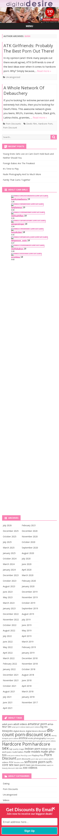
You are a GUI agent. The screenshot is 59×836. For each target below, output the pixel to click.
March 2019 (27, 641)
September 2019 (30, 608)
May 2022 (8, 647)
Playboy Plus (38, 755)
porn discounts (24, 758)
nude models (32, 751)
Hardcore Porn (45, 123)
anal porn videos (18, 727)
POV (11, 762)
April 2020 (26, 569)
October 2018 (28, 669)
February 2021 (29, 525)
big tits (44, 726)
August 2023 (9, 586)
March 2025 (9, 547)
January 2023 (9, 608)
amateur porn (37, 724)
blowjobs (7, 731)
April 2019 (26, 636)
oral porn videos (13, 755)
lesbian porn (32, 748)
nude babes (17, 752)
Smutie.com (19, 762)
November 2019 (30, 597)
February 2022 (10, 663)
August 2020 (28, 553)
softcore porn (35, 762)
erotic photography (37, 738)
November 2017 (30, 702)
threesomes (40, 765)
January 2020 (28, 586)
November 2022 (11, 619)
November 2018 (30, 663)
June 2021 (8, 702)
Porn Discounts (13, 123)
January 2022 (9, 669)
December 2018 (30, 658)
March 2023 (9, 602)
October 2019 (28, 602)
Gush (27, 36)
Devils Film (31, 123)
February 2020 (29, 580)
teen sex (30, 764)
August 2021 (9, 691)
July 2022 (7, 636)
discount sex (38, 734)
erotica (23, 738)
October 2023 (9, 580)
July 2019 (26, 619)
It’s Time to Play (11, 168)
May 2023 (8, 597)
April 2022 (8, 652)
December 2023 (11, 575)
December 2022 (11, 614)
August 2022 (9, 630)
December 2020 (30, 531)
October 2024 (9, 558)
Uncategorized (13, 77)
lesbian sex (46, 748)
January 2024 (9, 569)
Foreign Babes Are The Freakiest (19, 163)
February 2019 (29, 647)
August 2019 (28, 614)
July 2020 (26, 558)
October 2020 (28, 542)
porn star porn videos (39, 759)
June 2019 (26, 625)
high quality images (16, 749)
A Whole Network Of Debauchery (23, 90)
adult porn (7, 724)
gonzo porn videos (48, 741)
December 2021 (11, 674)
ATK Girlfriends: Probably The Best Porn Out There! (28, 48)
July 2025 (7, 542)
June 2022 (8, 641)
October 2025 (9, 536)
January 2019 (28, 652)
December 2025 (11, 531)
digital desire (19, 731)
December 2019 (30, 591)
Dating (6, 783)
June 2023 (8, 591)
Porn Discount (10, 127)
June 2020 (26, 564)
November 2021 (11, 680)
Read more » (44, 71)
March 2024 (9, 564)
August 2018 (28, 674)
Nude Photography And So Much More (22, 174)
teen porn (19, 765)
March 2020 (27, 575)
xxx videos (30, 768)
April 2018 (26, 685)
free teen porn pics (32, 741)
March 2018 (27, 691)
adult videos (20, 724)
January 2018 (28, 696)
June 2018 (26, 680)
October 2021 (9, 685)
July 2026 (7, 525)
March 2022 (9, 658)
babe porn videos (33, 727)
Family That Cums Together (16, 179)
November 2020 (30, 536)
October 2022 (9, 625)
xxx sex (18, 768)
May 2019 (26, 630)
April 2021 (8, 708)
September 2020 (30, 547)
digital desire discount (36, 731)
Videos (6, 800)
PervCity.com (26, 755)
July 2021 (7, 696)
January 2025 (9, 553)
